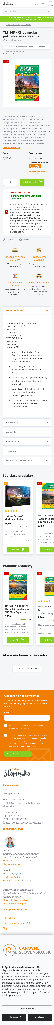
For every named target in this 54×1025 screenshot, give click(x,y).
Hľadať (47, 11)
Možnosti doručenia (37, 172)
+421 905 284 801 (12, 860)
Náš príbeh (9, 918)
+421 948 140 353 (12, 880)
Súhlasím (40, 1017)
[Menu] (50, 3)
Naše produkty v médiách (17, 923)
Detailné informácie (11, 148)
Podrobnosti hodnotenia (38, 46)
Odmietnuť (14, 1017)
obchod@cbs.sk (11, 864)
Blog (5, 928)
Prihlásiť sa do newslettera (18, 754)
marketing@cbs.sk (13, 877)
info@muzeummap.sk (14, 903)
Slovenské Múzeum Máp (16, 900)
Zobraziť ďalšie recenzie (27, 668)
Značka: (11, 54)
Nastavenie (27, 1008)
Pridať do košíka (29, 182)
